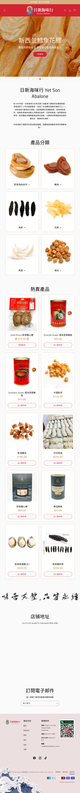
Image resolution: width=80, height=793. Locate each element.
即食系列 (26, 730)
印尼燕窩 (58, 453)
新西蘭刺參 (58, 564)
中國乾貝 (58, 392)
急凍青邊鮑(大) (22, 564)
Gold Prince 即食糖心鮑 (22, 335)
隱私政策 (65, 772)
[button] (4, 10)
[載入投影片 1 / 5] (33, 79)
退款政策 (58, 772)
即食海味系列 (20, 184)
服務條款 (72, 772)
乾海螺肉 (22, 453)
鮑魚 (56, 184)
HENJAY (73, 782)
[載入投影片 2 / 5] (36, 79)
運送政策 (72, 774)
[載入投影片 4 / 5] (43, 79)
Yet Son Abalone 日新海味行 (20, 772)
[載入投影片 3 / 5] (40, 79)
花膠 (56, 227)
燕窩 (20, 270)
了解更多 (40, 54)
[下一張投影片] (51, 79)
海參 (20, 227)
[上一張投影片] (28, 79)
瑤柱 (56, 270)
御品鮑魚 (58, 506)
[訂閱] (57, 703)
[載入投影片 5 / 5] (46, 79)
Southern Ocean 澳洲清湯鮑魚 (22, 394)
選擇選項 (21, 345)
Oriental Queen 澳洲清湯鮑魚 (58, 335)
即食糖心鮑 (22, 506)
